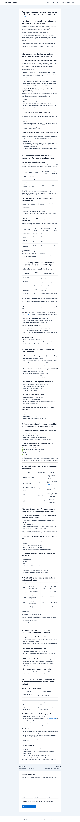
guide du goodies (11, 2)
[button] (69, 2)
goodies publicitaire (53, 718)
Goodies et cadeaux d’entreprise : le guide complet (57, 2)
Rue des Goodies (26, 314)
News (73, 2)
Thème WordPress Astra (51, 819)
